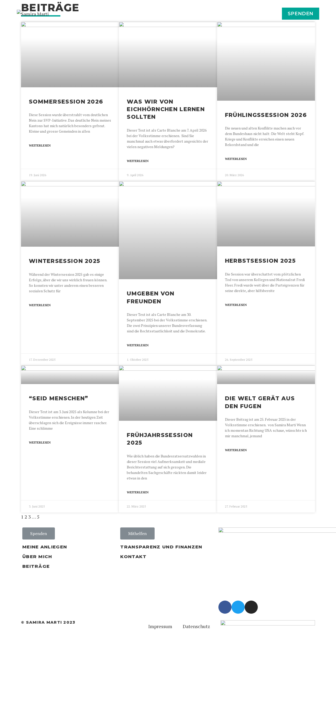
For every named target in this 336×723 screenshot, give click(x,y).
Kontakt (133, 556)
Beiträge (36, 566)
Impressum (160, 626)
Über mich (37, 556)
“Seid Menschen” (58, 398)
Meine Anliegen (44, 546)
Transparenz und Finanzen (161, 546)
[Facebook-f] (225, 607)
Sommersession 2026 (66, 101)
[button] (38, 533)
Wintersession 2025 (64, 261)
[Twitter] (238, 607)
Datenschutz (196, 626)
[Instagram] (251, 607)
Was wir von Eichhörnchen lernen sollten (166, 109)
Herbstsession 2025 (260, 260)
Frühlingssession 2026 (266, 115)
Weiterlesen (40, 145)
